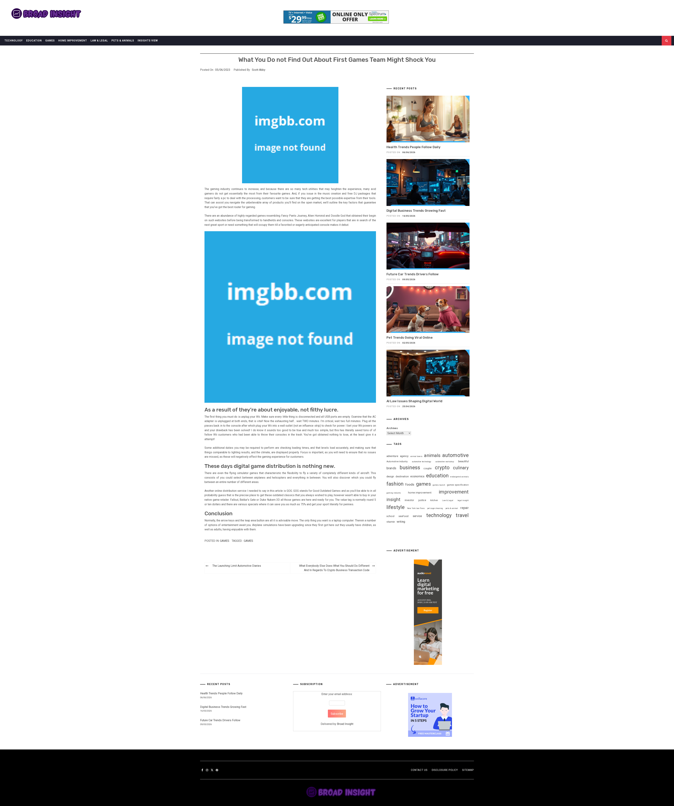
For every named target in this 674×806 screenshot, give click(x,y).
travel (462, 515)
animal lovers (416, 456)
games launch (439, 485)
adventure (392, 456)
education (437, 476)
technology (439, 515)
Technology (13, 40)
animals (432, 455)
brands (391, 468)
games (248, 540)
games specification (458, 484)
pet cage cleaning (435, 508)
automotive (455, 455)
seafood (404, 516)
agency (404, 456)
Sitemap (468, 770)
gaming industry (393, 493)
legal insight (463, 500)
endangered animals (459, 477)
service (417, 516)
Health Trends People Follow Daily (413, 147)
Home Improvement (72, 40)
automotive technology (421, 461)
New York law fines (416, 508)
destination (402, 476)
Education (34, 40)
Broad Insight (345, 724)
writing (401, 521)
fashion (395, 484)
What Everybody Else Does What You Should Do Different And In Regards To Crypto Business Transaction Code (334, 568)
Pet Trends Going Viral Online (409, 338)
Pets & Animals (122, 40)
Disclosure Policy (445, 770)
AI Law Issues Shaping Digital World (414, 401)
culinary (461, 467)
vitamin (390, 521)
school (390, 516)
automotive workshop (444, 461)
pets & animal (451, 508)
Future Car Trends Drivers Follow (412, 274)
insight (393, 499)
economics (417, 476)
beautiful (463, 461)
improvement (454, 492)
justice (422, 500)
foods (409, 484)
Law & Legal (99, 40)
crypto (442, 468)
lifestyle (395, 507)
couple (428, 468)
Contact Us (419, 770)
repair (464, 508)
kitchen (434, 500)
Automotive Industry (397, 461)
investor (409, 500)
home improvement (419, 492)
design (390, 476)
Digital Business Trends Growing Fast (416, 211)
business (410, 468)
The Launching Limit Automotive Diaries (236, 565)
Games (50, 40)
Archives (392, 428)
